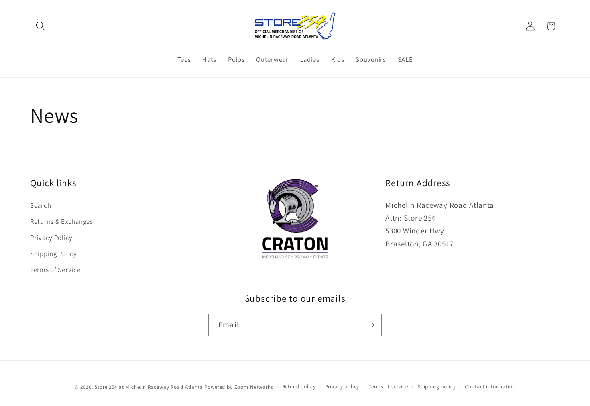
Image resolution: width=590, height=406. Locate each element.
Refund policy (299, 386)
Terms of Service (55, 269)
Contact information (490, 386)
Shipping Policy (53, 253)
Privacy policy (342, 386)
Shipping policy (436, 386)
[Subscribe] (370, 325)
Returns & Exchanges (61, 221)
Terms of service (388, 386)
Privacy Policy (51, 237)
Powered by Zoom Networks (238, 387)
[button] (40, 26)
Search (40, 205)
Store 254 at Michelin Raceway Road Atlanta (148, 387)
